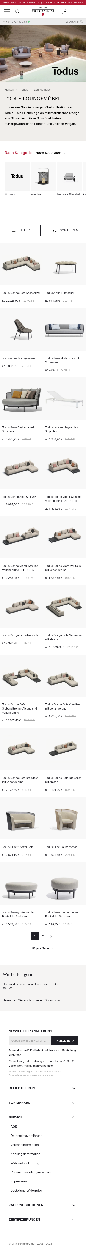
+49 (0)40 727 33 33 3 (15, 22)
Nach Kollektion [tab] (48, 153)
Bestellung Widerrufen (27, 1190)
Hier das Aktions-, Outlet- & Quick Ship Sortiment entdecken (43, 2)
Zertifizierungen (24, 1219)
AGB (14, 1126)
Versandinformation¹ (25, 1145)
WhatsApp (72, 22)
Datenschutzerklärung (26, 1135)
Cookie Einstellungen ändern (31, 1172)
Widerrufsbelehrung (25, 1163)
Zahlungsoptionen (26, 1205)
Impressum (19, 1181)
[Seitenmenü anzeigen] (7, 11)
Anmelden (62, 1040)
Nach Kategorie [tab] (18, 153)
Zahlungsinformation (25, 1154)
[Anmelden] (65, 11)
